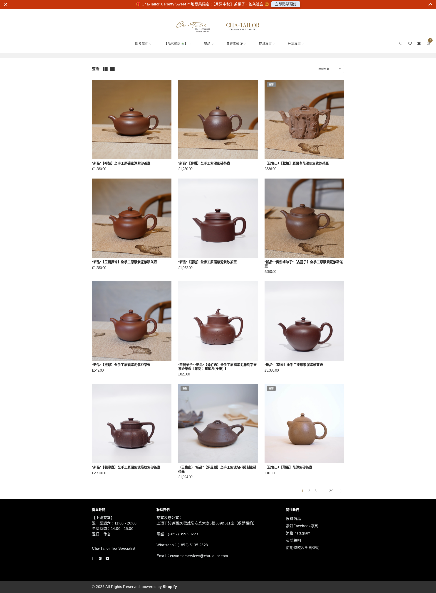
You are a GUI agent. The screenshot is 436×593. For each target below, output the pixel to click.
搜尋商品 (293, 519)
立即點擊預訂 (286, 4)
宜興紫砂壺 (234, 43)
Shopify (170, 587)
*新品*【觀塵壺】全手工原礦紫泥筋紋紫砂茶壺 (126, 467)
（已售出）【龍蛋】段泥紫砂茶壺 (288, 467)
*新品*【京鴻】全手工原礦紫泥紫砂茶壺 (294, 365)
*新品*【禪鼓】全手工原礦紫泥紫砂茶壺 (121, 163)
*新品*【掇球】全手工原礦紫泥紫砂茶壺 (121, 365)
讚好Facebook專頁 (302, 526)
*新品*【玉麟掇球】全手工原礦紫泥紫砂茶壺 (124, 262)
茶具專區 (265, 43)
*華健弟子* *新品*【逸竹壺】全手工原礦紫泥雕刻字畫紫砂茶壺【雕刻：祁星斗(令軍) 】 (217, 366)
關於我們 (141, 43)
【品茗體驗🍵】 (176, 43)
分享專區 (294, 43)
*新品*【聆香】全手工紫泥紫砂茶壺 (204, 163)
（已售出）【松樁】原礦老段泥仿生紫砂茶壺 (297, 163)
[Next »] (339, 491)
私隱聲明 (293, 540)
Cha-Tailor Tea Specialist (113, 548)
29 (331, 491)
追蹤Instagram (298, 533)
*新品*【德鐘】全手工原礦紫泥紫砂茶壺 (207, 262)
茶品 (207, 43)
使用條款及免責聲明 (303, 548)
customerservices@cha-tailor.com (199, 556)
